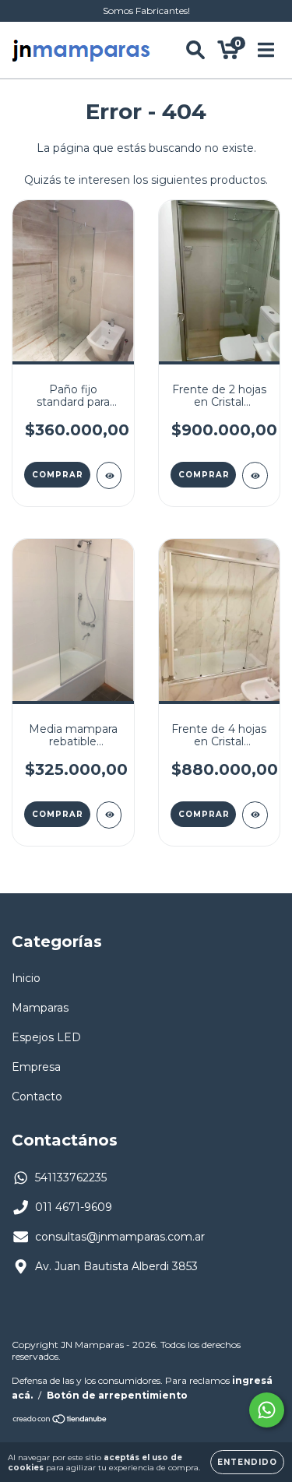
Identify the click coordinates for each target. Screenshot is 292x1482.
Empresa (36, 1067)
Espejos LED (46, 1037)
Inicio (26, 978)
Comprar (57, 475)
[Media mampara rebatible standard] (109, 815)
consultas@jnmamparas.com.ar (120, 1237)
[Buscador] (195, 50)
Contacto (37, 1096)
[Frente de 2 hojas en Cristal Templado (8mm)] (255, 475)
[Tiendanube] (60, 1421)
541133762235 (71, 1177)
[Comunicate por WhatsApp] (266, 1409)
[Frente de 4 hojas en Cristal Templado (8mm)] (255, 815)
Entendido (247, 1462)
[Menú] (266, 50)
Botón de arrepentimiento (117, 1395)
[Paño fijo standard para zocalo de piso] (109, 475)
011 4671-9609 (73, 1207)
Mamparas (40, 1008)
